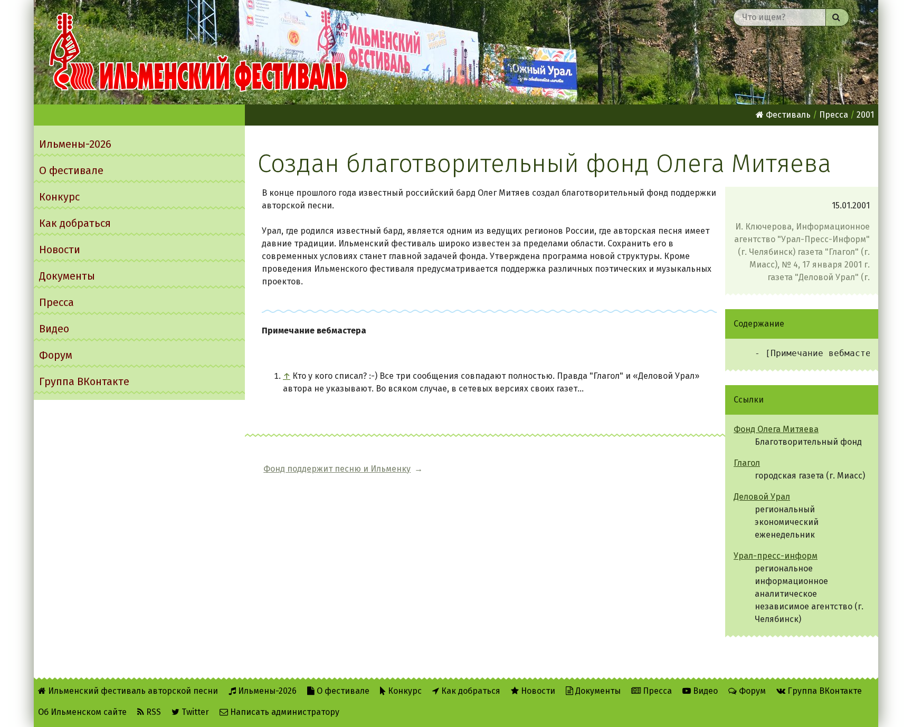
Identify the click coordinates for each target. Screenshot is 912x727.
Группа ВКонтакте (84, 381)
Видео (54, 328)
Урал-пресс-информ (776, 556)
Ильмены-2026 (75, 144)
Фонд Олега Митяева (776, 429)
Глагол (747, 463)
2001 (865, 115)
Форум (55, 355)
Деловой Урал (762, 497)
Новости (59, 249)
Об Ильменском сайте (82, 712)
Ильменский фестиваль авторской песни (198, 52)
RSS (152, 712)
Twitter (194, 712)
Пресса (56, 302)
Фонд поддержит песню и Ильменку (337, 469)
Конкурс (59, 196)
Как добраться (75, 223)
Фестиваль (787, 115)
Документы (67, 276)
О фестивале (71, 170)
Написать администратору (283, 712)
